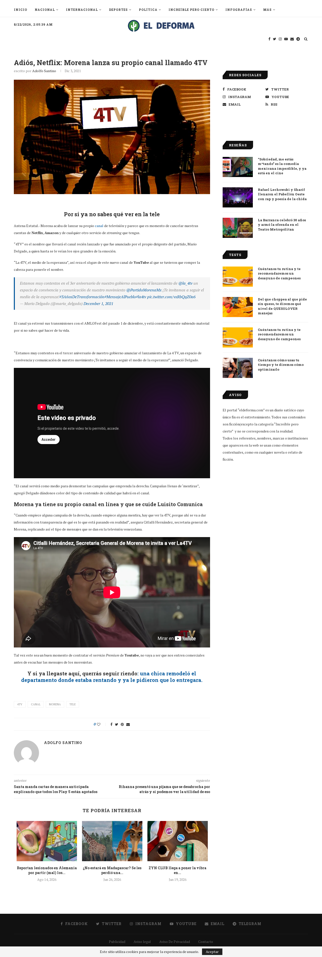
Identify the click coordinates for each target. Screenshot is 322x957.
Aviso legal (142, 941)
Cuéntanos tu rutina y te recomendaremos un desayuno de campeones (279, 273)
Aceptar (212, 951)
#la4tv (141, 296)
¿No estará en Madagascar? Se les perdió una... (112, 870)
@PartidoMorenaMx (144, 290)
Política (148, 10)
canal (99, 225)
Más (267, 10)
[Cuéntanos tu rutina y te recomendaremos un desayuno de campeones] (238, 277)
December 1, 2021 (98, 303)
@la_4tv (185, 283)
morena (55, 704)
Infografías (238, 10)
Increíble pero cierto (191, 10)
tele (72, 704)
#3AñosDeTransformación (81, 296)
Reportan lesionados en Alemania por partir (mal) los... (47, 870)
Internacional (82, 10)
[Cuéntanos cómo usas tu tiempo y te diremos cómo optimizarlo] (238, 368)
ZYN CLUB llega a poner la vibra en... (177, 870)
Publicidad (117, 941)
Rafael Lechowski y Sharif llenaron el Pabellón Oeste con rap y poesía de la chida (282, 194)
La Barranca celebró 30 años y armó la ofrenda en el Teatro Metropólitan (282, 224)
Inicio (20, 10)
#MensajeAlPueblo (120, 296)
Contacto (205, 941)
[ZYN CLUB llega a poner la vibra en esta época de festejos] (177, 841)
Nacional (45, 10)
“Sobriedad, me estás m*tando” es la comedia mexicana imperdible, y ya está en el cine (282, 166)
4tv (19, 704)
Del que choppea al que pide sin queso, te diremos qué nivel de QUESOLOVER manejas (282, 306)
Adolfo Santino (44, 70)
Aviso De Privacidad (174, 941)
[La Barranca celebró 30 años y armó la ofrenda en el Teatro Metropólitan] (238, 228)
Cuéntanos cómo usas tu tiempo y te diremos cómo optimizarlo (281, 364)
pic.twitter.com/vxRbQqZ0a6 (171, 296)
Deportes (118, 10)
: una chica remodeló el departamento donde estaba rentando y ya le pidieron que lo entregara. (112, 676)
